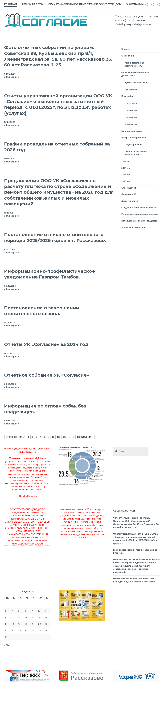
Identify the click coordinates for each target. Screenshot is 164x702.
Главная (10, 4)
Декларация (131, 90)
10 (53, 436)
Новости (125, 49)
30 (64, 436)
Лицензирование (133, 144)
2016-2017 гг (131, 124)
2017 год (125, 168)
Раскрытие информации (134, 137)
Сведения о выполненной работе (138, 207)
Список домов (128, 188)
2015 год (125, 181)
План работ (127, 96)
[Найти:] (131, 451)
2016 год (125, 174)
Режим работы (33, 4)
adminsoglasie (11, 77)
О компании (135, 4)
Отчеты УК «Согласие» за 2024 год (46, 344)
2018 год (125, 161)
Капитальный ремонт (132, 131)
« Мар (7, 645)
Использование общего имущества (139, 221)
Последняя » (85, 436)
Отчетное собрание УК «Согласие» (46, 375)
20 (59, 436)
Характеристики (129, 201)
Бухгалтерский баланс (136, 82)
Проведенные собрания (133, 227)
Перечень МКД (128, 194)
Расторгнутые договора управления (140, 214)
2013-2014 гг (131, 103)
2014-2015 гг (131, 110)
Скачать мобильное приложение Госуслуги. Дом (84, 4)
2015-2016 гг (131, 117)
